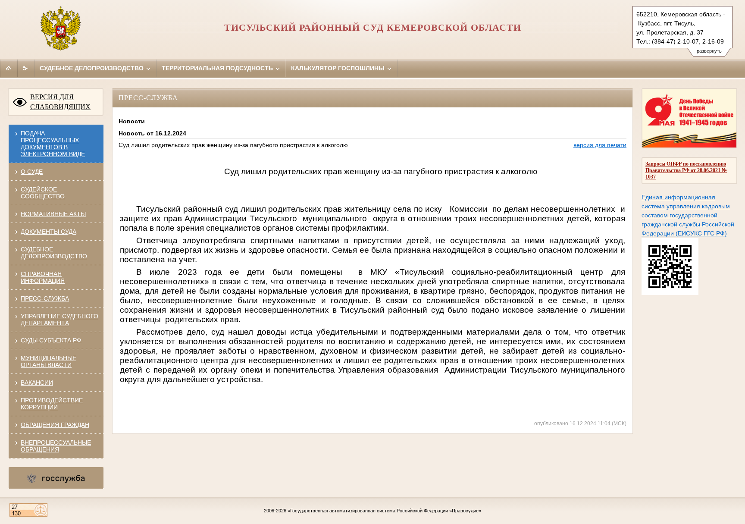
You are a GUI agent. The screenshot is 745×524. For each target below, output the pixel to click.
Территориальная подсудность (218, 68)
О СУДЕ (32, 171)
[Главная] (8, 68)
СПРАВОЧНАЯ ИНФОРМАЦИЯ (43, 277)
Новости (132, 121)
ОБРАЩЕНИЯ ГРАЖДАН (55, 424)
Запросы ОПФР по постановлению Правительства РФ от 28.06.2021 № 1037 (686, 170)
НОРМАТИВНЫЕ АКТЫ (53, 213)
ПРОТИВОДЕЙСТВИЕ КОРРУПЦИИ (52, 404)
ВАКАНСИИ (37, 382)
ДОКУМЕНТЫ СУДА (48, 231)
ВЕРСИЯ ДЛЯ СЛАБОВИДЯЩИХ (60, 101)
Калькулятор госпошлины (338, 68)
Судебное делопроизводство (92, 68)
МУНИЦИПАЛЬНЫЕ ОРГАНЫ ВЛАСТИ (48, 361)
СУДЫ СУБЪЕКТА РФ (51, 340)
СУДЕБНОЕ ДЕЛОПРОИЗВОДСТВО (54, 253)
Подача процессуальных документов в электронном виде (53, 143)
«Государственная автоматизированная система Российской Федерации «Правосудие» (384, 510)
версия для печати (599, 144)
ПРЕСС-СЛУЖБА (45, 298)
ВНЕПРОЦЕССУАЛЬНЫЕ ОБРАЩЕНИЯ (56, 446)
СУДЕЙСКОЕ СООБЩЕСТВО (43, 193)
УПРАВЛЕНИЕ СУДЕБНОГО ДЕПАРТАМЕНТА (59, 319)
